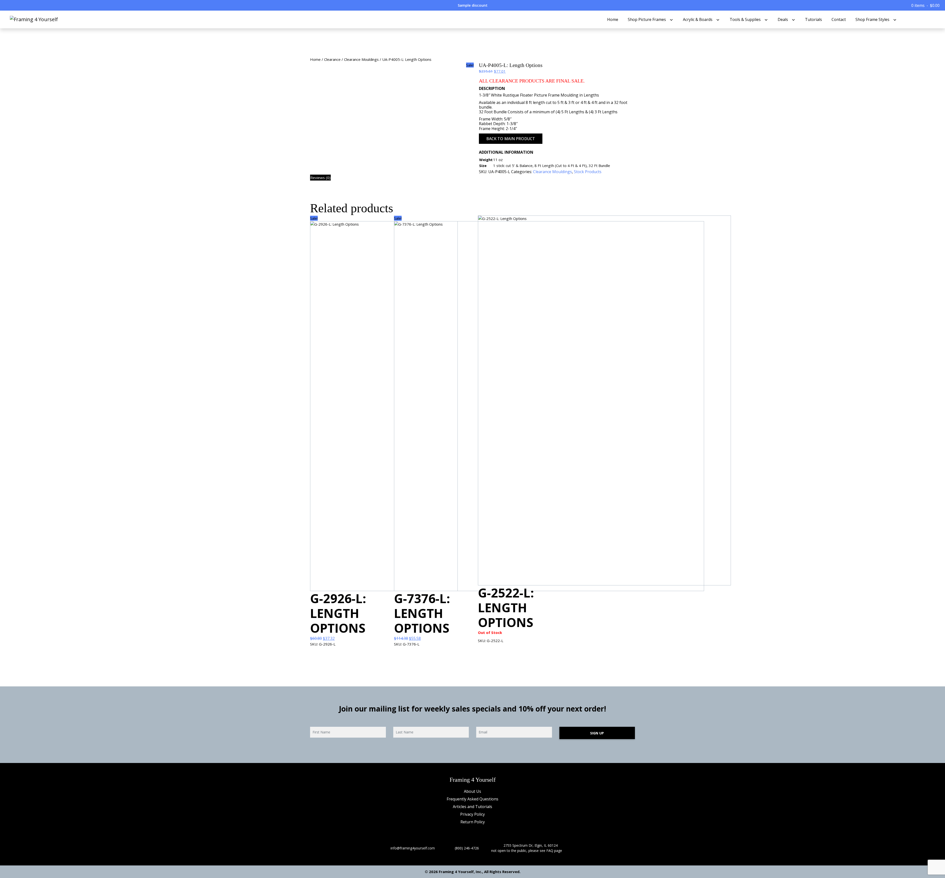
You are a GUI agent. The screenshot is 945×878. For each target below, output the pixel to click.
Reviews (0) (320, 177)
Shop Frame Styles (872, 19)
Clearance (332, 59)
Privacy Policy (472, 814)
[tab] (320, 178)
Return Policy (472, 822)
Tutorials (813, 19)
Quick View (328, 655)
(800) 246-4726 (467, 848)
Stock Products (587, 171)
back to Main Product (510, 138)
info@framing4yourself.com (413, 848)
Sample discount (473, 5)
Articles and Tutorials (472, 806)
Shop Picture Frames (647, 19)
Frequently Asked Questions (472, 799)
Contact (839, 19)
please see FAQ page (545, 850)
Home (612, 19)
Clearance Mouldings (361, 59)
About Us (472, 791)
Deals (783, 19)
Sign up (597, 733)
